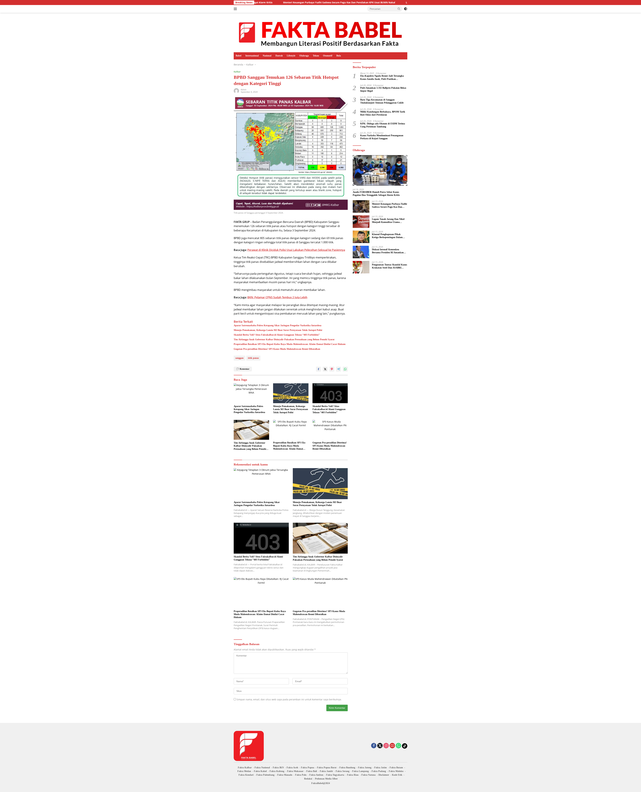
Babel (238, 55)
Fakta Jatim (380, 767)
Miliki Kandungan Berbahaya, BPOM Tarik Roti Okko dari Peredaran (382, 113)
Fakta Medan (244, 771)
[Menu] (236, 9)
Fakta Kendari (246, 775)
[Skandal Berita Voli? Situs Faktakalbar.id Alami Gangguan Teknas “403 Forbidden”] (330, 393)
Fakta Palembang (265, 775)
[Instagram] (386, 746)
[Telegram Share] (338, 369)
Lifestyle (291, 55)
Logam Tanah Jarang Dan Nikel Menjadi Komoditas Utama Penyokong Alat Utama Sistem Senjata (407, 2)
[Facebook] (373, 746)
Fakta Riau (353, 775)
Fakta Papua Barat (327, 767)
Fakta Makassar (295, 771)
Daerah (279, 55)
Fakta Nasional (262, 767)
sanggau (239, 358)
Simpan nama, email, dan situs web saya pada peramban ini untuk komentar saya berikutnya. (289, 699)
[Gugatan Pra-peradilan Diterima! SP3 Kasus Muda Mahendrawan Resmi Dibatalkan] (330, 430)
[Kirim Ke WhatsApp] (345, 369)
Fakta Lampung (360, 771)
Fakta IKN (278, 767)
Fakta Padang (379, 771)
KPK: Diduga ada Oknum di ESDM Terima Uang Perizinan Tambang (382, 125)
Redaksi (308, 778)
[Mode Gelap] (405, 9)
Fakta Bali (311, 771)
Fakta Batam (396, 767)
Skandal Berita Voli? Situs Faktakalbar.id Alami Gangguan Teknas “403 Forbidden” (277, 335)
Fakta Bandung (347, 767)
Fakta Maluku (396, 771)
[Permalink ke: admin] (236, 90)
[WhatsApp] (398, 746)
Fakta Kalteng (277, 771)
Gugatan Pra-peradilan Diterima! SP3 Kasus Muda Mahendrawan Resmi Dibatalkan (277, 349)
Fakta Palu (300, 775)
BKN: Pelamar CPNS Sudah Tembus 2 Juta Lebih (277, 297)
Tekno (316, 55)
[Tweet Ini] (325, 369)
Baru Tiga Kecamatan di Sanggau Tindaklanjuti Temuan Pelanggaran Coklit (382, 101)
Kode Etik (397, 775)
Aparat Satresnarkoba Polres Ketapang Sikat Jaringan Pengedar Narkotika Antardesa (277, 325)
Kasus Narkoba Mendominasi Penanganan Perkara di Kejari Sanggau (381, 137)
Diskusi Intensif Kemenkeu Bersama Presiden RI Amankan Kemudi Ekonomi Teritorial (388, 251)
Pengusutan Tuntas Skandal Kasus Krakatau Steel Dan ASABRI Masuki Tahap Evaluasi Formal (389, 266)
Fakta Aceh (292, 767)
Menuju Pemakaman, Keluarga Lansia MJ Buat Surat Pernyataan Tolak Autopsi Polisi (278, 330)
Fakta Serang (342, 771)
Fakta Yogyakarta (335, 775)
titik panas (253, 358)
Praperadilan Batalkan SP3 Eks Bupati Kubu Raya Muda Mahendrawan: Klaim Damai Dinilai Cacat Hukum (290, 344)
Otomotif (327, 55)
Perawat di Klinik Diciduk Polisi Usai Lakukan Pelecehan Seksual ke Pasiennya (296, 250)
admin (243, 89)
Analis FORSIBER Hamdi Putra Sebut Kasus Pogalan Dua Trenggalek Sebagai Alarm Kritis (376, 193)
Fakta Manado (284, 775)
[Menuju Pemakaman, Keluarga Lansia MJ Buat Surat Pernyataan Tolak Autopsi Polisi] (290, 393)
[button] (399, 8)
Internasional (252, 55)
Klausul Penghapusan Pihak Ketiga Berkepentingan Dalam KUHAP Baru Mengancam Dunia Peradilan (389, 236)
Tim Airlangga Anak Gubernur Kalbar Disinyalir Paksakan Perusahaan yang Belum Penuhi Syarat (284, 339)
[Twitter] (380, 746)
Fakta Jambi (326, 771)
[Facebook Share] (318, 369)
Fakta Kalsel (260, 771)
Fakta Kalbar (245, 767)
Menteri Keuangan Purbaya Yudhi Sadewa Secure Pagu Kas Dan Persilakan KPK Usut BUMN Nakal (284, 2)
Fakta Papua (307, 767)
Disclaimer (383, 775)
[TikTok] (404, 746)
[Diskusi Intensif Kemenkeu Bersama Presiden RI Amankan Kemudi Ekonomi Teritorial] (361, 252)
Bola (338, 55)
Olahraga (304, 55)
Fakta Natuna (368, 775)
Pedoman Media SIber (326, 778)
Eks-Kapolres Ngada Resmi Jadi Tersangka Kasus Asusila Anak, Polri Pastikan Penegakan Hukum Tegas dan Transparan (382, 77)
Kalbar (237, 71)
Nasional (267, 55)
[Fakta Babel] (320, 32)
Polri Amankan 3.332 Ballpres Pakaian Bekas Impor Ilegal (383, 89)
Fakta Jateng (364, 767)
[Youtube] (392, 746)
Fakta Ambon (316, 775)
